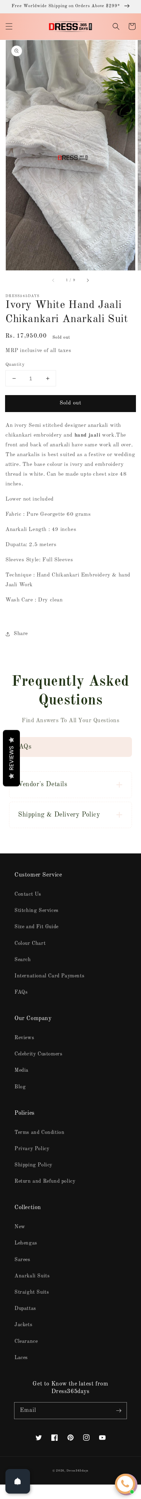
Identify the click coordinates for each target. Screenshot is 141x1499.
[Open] (17, 1481)
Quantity (15, 364)
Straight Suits (31, 1292)
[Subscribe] (119, 1410)
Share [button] (21, 633)
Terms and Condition (39, 1132)
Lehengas (25, 1243)
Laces (21, 1357)
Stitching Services (36, 910)
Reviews (24, 1037)
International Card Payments (49, 975)
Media (21, 1070)
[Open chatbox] (125, 1484)
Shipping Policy (33, 1165)
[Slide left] (53, 280)
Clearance (26, 1341)
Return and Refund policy (44, 1181)
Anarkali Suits (32, 1276)
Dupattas (25, 1308)
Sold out (70, 403)
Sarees (22, 1259)
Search (22, 959)
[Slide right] (87, 280)
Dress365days (78, 1470)
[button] (9, 26)
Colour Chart (30, 943)
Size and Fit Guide (36, 926)
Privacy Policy (31, 1148)
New (19, 1226)
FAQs (20, 992)
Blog (20, 1086)
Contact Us (27, 894)
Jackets (23, 1324)
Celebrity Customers (38, 1054)
